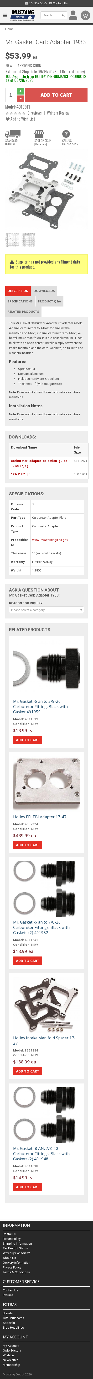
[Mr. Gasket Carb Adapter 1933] (46, 190)
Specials (9, 1323)
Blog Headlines (13, 1327)
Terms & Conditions (16, 1272)
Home (9, 29)
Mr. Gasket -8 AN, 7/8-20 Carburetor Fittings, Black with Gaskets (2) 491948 (41, 1154)
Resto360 (9, 1234)
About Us (9, 1258)
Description (18, 291)
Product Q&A (49, 301)
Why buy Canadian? (16, 1253)
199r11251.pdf (21, 474)
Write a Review (58, 113)
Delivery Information (16, 1262)
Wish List (9, 1355)
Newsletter (10, 1360)
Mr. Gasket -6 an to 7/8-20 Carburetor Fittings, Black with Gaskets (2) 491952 (41, 927)
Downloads (44, 291)
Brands (8, 1313)
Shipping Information (17, 1243)
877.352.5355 (37, 3)
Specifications (20, 301)
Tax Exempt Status (15, 1248)
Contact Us (60, 3)
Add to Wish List (22, 119)
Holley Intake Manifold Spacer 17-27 (44, 1040)
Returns (8, 1295)
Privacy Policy (12, 1267)
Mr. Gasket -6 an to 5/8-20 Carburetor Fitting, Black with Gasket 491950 (40, 706)
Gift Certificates (13, 1318)
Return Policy (12, 1239)
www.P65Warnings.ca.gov (50, 540)
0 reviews (34, 113)
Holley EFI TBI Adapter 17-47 (40, 816)
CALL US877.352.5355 (70, 142)
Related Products (23, 311)
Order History (12, 1350)
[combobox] (46, 610)
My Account (11, 1345)
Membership (11, 1365)
